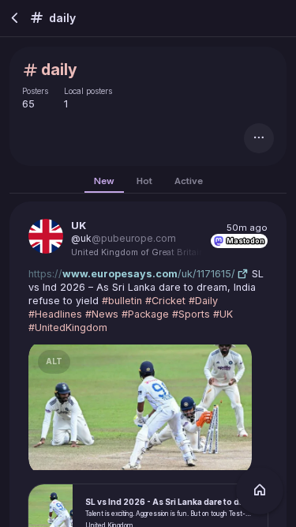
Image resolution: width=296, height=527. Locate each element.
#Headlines (55, 313)
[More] (259, 138)
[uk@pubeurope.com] (45, 236)
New (104, 180)
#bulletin (122, 300)
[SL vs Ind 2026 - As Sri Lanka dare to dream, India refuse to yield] (144, 407)
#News (101, 313)
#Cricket (165, 300)
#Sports (191, 313)
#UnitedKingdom (67, 327)
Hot (144, 180)
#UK (223, 313)
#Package (145, 313)
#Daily (203, 300)
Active (188, 180)
